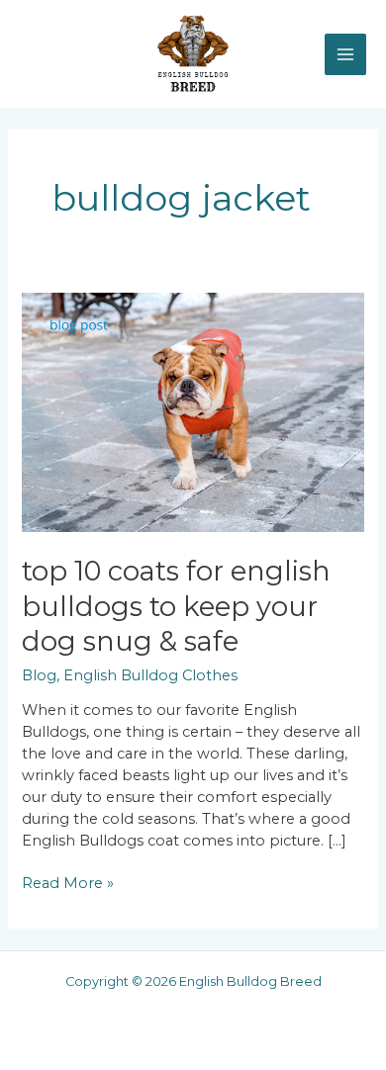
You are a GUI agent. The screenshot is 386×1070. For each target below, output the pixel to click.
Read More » (68, 882)
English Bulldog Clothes (150, 675)
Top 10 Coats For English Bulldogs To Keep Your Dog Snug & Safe (176, 606)
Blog (39, 675)
